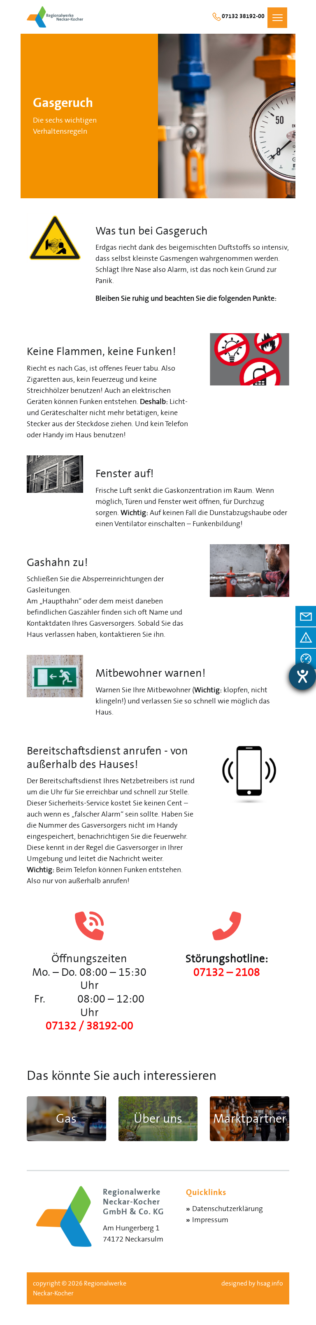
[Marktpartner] (66, 1118)
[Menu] (277, 17)
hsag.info (270, 1283)
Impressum (210, 1220)
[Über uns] (158, 1118)
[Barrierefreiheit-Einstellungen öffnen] (302, 676)
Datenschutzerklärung (227, 1209)
